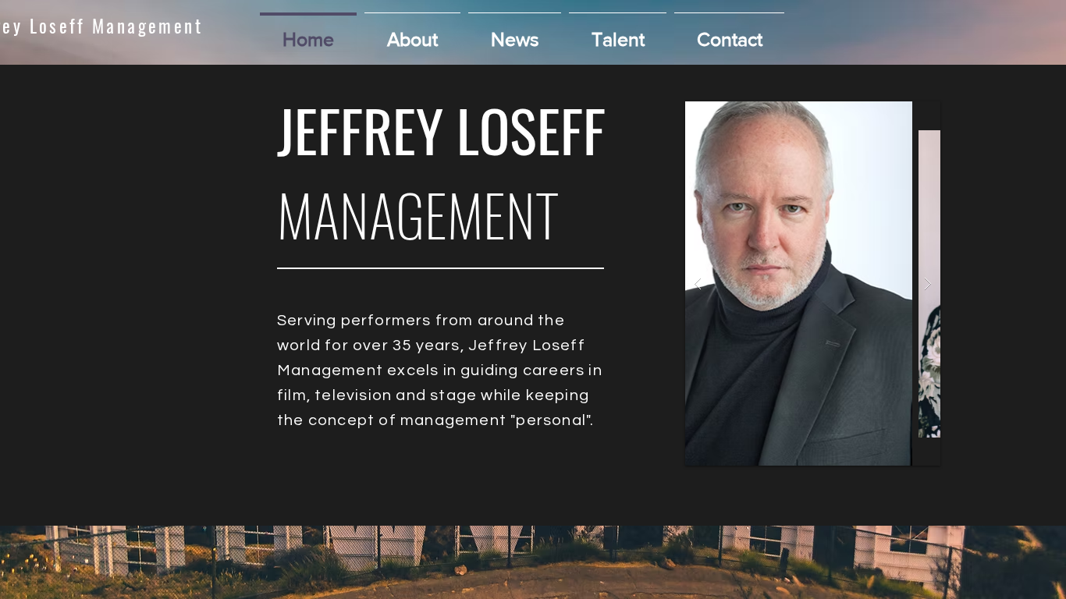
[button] (617, 31)
